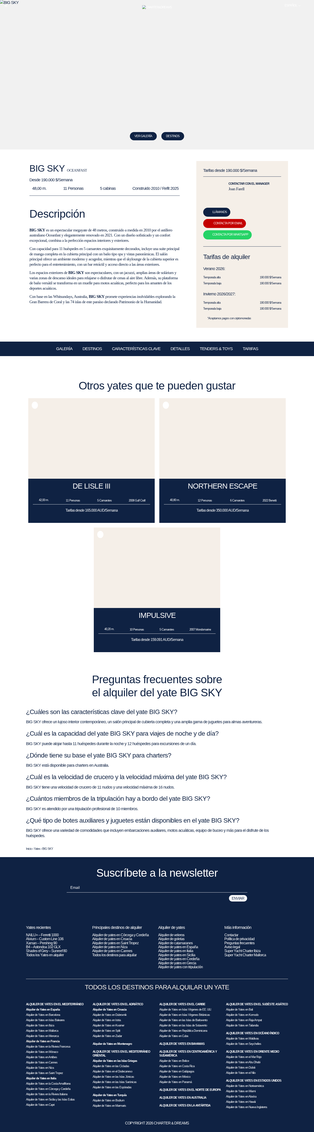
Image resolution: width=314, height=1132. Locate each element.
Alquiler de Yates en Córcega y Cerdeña (48, 1089)
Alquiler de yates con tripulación (180, 967)
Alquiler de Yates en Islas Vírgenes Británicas (184, 1015)
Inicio (29, 848)
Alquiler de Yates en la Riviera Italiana (46, 1094)
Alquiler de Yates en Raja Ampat (244, 1020)
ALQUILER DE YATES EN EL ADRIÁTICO (118, 1004)
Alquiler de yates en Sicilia (176, 955)
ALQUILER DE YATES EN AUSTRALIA (182, 1097)
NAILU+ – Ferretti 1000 (42, 935)
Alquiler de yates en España (178, 947)
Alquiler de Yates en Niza (40, 1067)
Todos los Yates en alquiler (45, 955)
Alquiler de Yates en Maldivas (242, 1038)
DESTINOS (173, 136)
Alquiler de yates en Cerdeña (178, 959)
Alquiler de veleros (171, 935)
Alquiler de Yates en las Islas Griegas (115, 1061)
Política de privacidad (239, 939)
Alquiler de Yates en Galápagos (176, 1071)
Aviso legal (232, 947)
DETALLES (180, 349)
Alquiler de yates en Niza (109, 947)
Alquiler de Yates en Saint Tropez (44, 1073)
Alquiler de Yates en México (174, 1076)
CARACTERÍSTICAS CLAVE (136, 349)
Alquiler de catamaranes (175, 943)
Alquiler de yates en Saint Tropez (115, 943)
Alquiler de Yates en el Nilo (240, 1072)
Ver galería (143, 136)
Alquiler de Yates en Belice (174, 1061)
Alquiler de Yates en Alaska (241, 1096)
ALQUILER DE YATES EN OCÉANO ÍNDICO (252, 1033)
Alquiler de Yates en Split (106, 1030)
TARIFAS (250, 349)
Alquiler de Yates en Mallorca (42, 1030)
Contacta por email (228, 223)
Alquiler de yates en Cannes (112, 951)
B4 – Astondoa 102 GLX (43, 947)
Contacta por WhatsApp (230, 234)
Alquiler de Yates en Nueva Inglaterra (246, 1107)
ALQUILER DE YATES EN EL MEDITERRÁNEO (54, 1004)
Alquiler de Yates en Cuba (173, 1036)
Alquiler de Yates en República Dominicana (183, 1030)
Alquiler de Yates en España (43, 1009)
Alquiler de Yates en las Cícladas (111, 1066)
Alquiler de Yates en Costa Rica (176, 1066)
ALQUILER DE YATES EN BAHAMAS (182, 1044)
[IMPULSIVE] (157, 607)
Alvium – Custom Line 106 (45, 939)
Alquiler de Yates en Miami (241, 1091)
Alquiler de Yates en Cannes (41, 1062)
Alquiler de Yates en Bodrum (108, 1100)
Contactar (231, 935)
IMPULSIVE (157, 615)
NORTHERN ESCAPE (222, 486)
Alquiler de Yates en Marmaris (109, 1105)
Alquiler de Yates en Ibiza (40, 1025)
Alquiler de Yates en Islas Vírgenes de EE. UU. (185, 1009)
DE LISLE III (91, 486)
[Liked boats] (307, 5)
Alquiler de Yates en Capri (40, 1104)
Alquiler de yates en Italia (175, 951)
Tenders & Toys (216, 349)
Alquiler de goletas (171, 939)
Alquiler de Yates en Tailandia (242, 1025)
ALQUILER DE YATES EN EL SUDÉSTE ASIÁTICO (257, 1004)
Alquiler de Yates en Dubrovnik (110, 1015)
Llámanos (219, 212)
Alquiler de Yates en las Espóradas (112, 1087)
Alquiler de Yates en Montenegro (112, 1044)
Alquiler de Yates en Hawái (241, 1101)
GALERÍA (64, 349)
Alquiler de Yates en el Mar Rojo (243, 1057)
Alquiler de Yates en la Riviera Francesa (48, 1046)
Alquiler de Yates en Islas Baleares (45, 1020)
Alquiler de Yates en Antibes (41, 1057)
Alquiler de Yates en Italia (41, 1078)
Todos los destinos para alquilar (114, 955)
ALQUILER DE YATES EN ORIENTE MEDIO (252, 1051)
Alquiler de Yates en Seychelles (243, 1044)
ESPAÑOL (291, 5)
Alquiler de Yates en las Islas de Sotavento (183, 1025)
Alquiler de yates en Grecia (177, 963)
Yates (37, 848)
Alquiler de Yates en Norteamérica (245, 1086)
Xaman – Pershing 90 (41, 943)
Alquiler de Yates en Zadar (107, 1036)
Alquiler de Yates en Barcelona (43, 1015)
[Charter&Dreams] (157, 7)
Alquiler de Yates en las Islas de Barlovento (183, 1020)
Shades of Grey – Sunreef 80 (46, 951)
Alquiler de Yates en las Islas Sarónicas (115, 1082)
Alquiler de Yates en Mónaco (42, 1052)
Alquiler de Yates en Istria (107, 1020)
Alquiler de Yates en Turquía (109, 1095)
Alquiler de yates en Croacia (112, 939)
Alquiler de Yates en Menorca (42, 1036)
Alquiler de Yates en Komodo (242, 1015)
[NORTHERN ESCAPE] (222, 477)
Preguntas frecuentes (239, 943)
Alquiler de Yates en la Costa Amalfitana (48, 1083)
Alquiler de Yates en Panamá (175, 1082)
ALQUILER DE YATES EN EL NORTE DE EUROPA (190, 1090)
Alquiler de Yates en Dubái (240, 1067)
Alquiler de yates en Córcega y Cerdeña (120, 935)
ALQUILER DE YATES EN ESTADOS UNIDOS (253, 1080)
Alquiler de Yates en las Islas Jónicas (113, 1076)
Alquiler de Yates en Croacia (109, 1009)
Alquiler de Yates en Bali (239, 1009)
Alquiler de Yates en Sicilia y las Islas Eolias (50, 1099)
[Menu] (6, 5)
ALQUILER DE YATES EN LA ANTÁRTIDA (184, 1105)
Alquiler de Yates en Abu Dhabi (243, 1062)
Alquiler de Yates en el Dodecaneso (112, 1071)
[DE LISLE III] (91, 477)
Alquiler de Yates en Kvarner (108, 1025)
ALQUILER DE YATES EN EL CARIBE (182, 1004)
